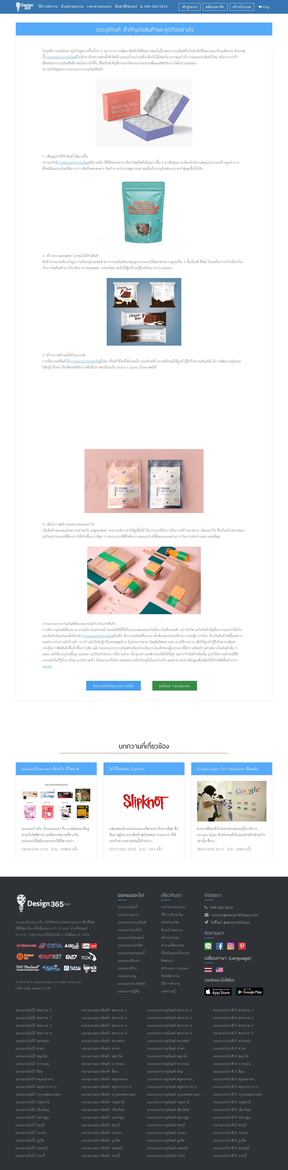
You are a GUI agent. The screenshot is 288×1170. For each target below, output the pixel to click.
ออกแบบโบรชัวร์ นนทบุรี (231, 1148)
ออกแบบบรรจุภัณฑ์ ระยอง (167, 1133)
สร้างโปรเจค (170, 938)
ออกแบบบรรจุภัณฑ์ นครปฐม (168, 1118)
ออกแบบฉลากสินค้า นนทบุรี (102, 1148)
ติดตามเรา (214, 933)
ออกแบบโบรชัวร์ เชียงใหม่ (232, 1110)
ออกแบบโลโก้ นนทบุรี (32, 1148)
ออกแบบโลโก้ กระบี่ (30, 1156)
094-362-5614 (220, 907)
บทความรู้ (168, 991)
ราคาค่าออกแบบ (101, 1)
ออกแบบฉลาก (128, 915)
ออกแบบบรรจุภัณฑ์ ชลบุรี (166, 1125)
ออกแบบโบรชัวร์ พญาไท (231, 1056)
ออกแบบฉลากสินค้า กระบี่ (101, 1156)
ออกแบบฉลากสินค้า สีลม (100, 1072)
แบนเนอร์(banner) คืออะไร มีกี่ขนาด (50, 769)
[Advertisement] (102, 408)
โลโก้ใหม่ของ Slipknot (127, 769)
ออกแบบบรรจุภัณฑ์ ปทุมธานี (168, 1102)
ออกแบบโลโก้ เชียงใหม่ (32, 1110)
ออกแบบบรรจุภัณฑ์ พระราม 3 (169, 1018)
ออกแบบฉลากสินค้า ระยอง (102, 1133)
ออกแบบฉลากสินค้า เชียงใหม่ (103, 1110)
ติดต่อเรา (167, 961)
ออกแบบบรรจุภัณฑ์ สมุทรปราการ (172, 1087)
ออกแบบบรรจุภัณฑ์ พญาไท (167, 1056)
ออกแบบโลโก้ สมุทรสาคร (34, 1079)
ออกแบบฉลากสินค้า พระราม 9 (104, 1033)
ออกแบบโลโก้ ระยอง (31, 1133)
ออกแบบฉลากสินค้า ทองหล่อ (103, 1041)
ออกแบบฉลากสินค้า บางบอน (103, 1064)
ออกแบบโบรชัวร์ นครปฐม (232, 1118)
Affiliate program (175, 968)
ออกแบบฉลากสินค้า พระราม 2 (104, 1010)
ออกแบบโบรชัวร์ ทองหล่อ (232, 1041)
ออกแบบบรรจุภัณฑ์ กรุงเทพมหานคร (174, 1095)
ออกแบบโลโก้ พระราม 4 (34, 1026)
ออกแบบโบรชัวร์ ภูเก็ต (229, 1141)
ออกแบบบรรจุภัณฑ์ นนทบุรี (167, 1148)
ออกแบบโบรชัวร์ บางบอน (232, 1064)
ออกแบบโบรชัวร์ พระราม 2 (233, 1010)
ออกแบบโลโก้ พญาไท (31, 1056)
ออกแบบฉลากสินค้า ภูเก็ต (101, 1141)
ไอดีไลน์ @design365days (229, 922)
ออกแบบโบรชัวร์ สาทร (229, 1049)
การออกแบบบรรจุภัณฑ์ (61, 57)
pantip (47, 666)
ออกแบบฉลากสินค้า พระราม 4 (104, 1026)
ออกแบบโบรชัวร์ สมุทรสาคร (233, 1079)
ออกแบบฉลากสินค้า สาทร (101, 1049)
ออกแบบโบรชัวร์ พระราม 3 (233, 1018)
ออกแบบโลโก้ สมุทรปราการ (36, 1087)
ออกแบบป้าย (127, 968)
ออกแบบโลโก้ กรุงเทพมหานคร (38, 1095)
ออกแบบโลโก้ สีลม (29, 1072)
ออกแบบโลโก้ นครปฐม (32, 1118)
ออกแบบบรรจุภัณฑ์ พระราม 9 (169, 1033)
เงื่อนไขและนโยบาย (175, 953)
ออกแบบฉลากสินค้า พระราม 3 (104, 1018)
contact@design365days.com (234, 915)
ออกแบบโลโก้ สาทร (30, 1049)
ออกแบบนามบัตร (130, 945)
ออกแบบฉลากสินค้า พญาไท (102, 1056)
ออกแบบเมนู (127, 976)
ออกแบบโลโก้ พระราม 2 (34, 1010)
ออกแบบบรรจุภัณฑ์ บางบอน (168, 1064)
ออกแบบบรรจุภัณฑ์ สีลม (165, 1072)
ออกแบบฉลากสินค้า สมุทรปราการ (107, 1087)
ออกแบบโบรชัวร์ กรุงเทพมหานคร (237, 1095)
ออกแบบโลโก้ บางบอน (32, 1064)
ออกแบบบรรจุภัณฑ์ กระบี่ (166, 1156)
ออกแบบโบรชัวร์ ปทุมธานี (232, 1102)
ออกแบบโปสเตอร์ (131, 938)
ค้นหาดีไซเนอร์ (127, 1)
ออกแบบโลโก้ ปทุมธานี (32, 1102)
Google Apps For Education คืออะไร (227, 769)
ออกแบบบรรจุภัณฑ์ (132, 922)
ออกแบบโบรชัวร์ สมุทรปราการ (235, 1087)
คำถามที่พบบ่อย (172, 945)
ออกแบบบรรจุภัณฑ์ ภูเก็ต (166, 1141)
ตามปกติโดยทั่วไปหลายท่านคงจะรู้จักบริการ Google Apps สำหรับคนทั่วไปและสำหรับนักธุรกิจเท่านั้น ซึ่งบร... (231, 835)
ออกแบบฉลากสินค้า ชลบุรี (101, 1125)
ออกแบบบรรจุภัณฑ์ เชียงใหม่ (168, 1110)
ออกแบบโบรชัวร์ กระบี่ (229, 1156)
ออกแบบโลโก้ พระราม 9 (34, 1033)
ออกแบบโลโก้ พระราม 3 (34, 1018)
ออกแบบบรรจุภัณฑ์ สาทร (166, 1049)
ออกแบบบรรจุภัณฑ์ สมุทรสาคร (170, 1079)
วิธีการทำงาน (49, 1)
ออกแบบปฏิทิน (129, 991)
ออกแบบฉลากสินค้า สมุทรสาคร (105, 1079)
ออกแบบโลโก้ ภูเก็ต (30, 1141)
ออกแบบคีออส (128, 961)
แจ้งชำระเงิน (170, 922)
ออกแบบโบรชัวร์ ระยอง (230, 1133)
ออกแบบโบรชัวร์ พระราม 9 (233, 1033)
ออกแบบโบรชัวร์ (130, 930)
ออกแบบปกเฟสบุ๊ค (131, 984)
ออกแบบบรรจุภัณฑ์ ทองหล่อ (168, 1041)
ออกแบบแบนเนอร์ (131, 953)
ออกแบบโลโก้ (128, 907)
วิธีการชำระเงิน (172, 915)
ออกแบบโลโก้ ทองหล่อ (32, 1041)
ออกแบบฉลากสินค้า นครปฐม (103, 1118)
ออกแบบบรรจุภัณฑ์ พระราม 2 (169, 1010)
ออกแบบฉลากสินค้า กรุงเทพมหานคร (109, 1095)
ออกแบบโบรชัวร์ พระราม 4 (233, 1026)
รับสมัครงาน (170, 976)
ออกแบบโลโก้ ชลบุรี (30, 1125)
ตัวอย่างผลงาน (74, 1)
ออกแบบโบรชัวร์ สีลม (229, 1072)
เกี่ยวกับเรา (171, 895)
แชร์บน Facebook (174, 686)
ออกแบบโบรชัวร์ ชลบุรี (229, 1125)
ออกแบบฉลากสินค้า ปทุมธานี (103, 1102)
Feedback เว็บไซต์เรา (220, 980)
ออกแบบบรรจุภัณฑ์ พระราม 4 (169, 1026)
